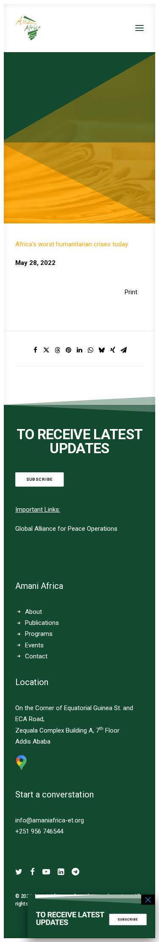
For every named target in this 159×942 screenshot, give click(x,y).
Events (34, 645)
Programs (39, 634)
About (33, 612)
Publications (42, 623)
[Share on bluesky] (102, 350)
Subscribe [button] (39, 479)
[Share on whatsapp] (91, 350)
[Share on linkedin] (80, 350)
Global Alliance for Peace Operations (66, 528)
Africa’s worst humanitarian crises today (71, 244)
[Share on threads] (58, 350)
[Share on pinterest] (69, 350)
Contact (36, 656)
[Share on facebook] (36, 350)
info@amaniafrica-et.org (49, 820)
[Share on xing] (113, 350)
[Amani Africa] (28, 28)
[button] (139, 28)
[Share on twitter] (47, 350)
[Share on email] (124, 350)
